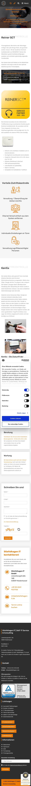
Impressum (6, 746)
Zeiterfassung (6, 735)
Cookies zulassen (15, 418)
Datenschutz (6, 744)
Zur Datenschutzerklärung (11, 521)
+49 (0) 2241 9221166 (13, 77)
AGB (4, 749)
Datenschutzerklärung (16, 765)
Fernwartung (6, 751)
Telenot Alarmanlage (8, 712)
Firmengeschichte (8, 753)
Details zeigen (21, 413)
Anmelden (5, 769)
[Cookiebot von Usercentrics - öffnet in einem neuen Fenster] (22, 360)
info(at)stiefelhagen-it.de (14, 79)
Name (6, 492)
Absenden (8, 538)
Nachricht (7, 506)
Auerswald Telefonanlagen (10, 706)
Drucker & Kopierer (8, 708)
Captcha (6, 526)
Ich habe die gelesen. (15, 765)
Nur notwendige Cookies (15, 424)
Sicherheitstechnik (8, 716)
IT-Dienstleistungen (8, 710)
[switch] (26, 395)
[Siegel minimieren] (29, 775)
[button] (18, 529)
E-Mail (6, 499)
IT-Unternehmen (7, 722)
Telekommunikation (8, 731)
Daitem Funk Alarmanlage (10, 714)
